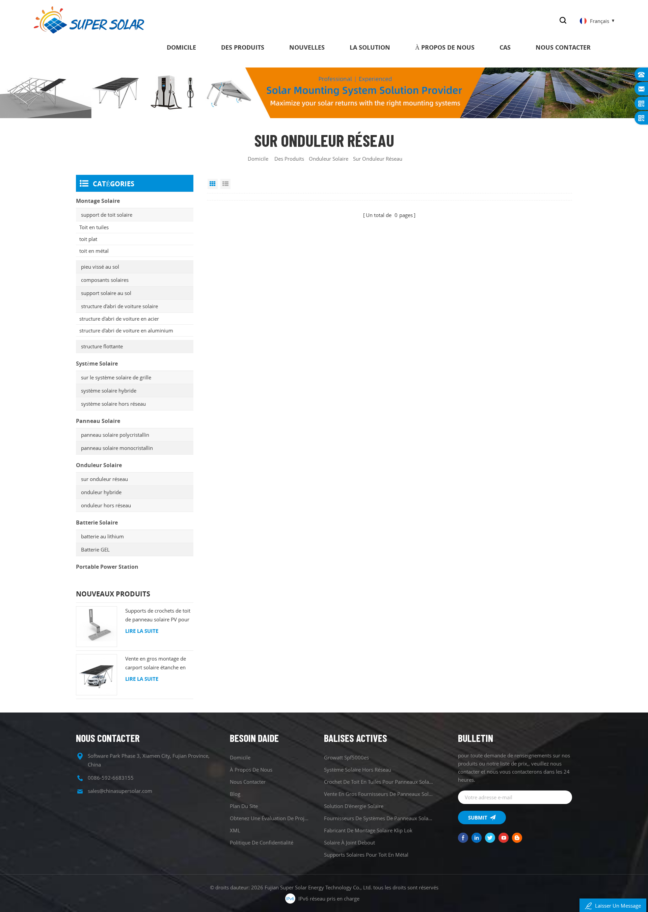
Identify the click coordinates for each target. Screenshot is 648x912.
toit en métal (94, 250)
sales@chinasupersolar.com (120, 790)
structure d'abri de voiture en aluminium (126, 330)
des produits (242, 47)
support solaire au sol (106, 293)
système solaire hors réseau (113, 403)
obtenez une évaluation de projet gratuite (269, 818)
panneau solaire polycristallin (115, 434)
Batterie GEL (95, 549)
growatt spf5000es (346, 757)
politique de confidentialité (261, 842)
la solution (370, 47)
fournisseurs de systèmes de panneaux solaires (378, 818)
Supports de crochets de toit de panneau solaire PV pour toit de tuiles (157, 615)
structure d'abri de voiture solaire (119, 306)
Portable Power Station (107, 566)
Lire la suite (141, 630)
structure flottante (102, 346)
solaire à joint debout (349, 842)
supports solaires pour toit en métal (366, 854)
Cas (505, 47)
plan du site (244, 806)
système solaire (97, 363)
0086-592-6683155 (111, 777)
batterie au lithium (102, 536)
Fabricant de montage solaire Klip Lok (368, 830)
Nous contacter (563, 47)
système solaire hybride (108, 390)
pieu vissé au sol (100, 266)
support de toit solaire (106, 214)
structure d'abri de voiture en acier (119, 318)
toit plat (88, 239)
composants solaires (105, 279)
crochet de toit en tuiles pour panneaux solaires (378, 781)
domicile (181, 47)
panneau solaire (98, 421)
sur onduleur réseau (104, 479)
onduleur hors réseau (106, 505)
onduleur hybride (101, 492)
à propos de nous (445, 47)
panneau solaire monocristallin (117, 448)
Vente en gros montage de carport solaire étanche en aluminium (155, 663)
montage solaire (98, 201)
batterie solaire (97, 522)
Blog (235, 793)
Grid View (213, 184)
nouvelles (307, 47)
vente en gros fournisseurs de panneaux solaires (378, 793)
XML (235, 830)
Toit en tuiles (94, 227)
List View (225, 184)
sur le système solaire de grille (116, 377)
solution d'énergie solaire (353, 806)
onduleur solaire (328, 158)
